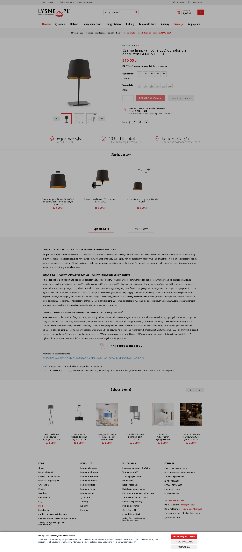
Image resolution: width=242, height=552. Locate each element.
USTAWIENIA (184, 547)
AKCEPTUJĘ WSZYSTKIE (184, 536)
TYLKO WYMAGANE (184, 542)
